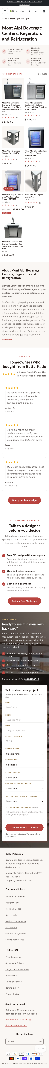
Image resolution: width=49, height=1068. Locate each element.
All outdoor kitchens (15, 896)
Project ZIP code (13, 736)
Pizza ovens (11, 927)
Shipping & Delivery (14, 963)
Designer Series (13, 902)
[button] (5, 11)
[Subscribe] (40, 1041)
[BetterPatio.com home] (17, 11)
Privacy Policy (12, 994)
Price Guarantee (13, 957)
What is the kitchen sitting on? (21, 796)
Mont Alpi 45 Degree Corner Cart (34, 196)
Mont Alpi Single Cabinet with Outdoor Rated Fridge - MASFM (12, 197)
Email (8, 726)
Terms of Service (13, 982)
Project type (12, 760)
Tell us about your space (21, 807)
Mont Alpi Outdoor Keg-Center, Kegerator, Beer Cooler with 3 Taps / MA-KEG (13, 245)
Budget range (12, 749)
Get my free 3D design (24, 601)
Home (4, 19)
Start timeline (12, 773)
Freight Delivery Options (17, 969)
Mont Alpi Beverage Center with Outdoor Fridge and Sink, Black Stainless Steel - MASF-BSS (12, 107)
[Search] (29, 11)
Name (8, 702)
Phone (8, 715)
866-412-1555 (32, 679)
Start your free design (24, 500)
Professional (11, 975)
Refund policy (12, 988)
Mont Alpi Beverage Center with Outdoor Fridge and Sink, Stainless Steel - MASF (36, 106)
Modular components (15, 921)
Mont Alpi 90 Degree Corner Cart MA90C (11, 152)
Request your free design (18, 1019)
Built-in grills (11, 915)
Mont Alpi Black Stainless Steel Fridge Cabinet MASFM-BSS (36, 153)
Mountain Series (13, 909)
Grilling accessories (14, 939)
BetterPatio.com (16, 1063)
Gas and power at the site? (18, 783)
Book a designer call (16, 1025)
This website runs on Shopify (35, 1063)
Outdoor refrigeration (15, 933)
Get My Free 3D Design (24, 827)
